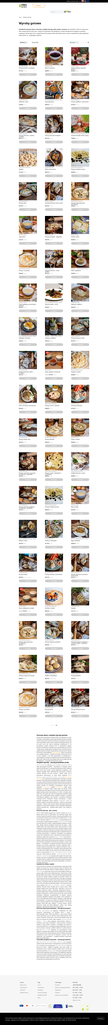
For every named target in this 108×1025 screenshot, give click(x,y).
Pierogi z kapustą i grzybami (52, 642)
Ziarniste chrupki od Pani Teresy (80, 135)
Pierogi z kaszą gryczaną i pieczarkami (78, 203)
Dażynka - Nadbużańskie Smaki (79, 268)
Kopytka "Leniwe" (76, 371)
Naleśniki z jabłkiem (76, 304)
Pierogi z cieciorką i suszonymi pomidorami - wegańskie (27, 473)
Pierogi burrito (49, 709)
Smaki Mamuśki (23, 66)
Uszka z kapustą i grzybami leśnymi (78, 68)
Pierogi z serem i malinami (52, 405)
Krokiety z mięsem (50, 608)
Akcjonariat (41, 987)
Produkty (38, 5)
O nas (39, 985)
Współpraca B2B (42, 995)
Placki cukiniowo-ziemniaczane (27, 405)
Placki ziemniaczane (50, 169)
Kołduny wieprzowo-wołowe (26, 675)
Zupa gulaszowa (49, 101)
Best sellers (72, 42)
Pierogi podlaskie (76, 675)
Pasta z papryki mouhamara (52, 371)
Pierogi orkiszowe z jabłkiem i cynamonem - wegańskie (27, 507)
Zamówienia (23, 987)
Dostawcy (40, 990)
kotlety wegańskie (56, 752)
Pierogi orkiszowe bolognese (53, 135)
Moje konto (23, 985)
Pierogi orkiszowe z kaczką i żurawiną (26, 136)
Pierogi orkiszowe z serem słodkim (52, 271)
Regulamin (58, 990)
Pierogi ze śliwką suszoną (78, 169)
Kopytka (21, 169)
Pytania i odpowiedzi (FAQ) (62, 987)
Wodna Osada (48, 66)
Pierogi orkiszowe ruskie (78, 338)
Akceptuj (100, 1018)
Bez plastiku (35, 42)
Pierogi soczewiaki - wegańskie (53, 236)
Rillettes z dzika (23, 540)
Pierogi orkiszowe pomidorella (53, 574)
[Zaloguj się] (69, 12)
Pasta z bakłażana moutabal (26, 608)
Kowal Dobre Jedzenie (24, 167)
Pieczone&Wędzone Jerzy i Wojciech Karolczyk (54, 100)
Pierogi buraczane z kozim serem (54, 203)
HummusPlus (48, 370)
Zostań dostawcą (42, 992)
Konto (22, 982)
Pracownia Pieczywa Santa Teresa (80, 133)
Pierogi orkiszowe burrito (78, 709)
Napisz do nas (76, 1000)
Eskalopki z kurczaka (24, 338)
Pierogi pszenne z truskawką (26, 68)
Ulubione (22, 990)
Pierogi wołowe (23, 574)
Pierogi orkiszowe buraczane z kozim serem (79, 575)
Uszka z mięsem (75, 439)
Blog (39, 997)
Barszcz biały (74, 506)
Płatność (57, 992)
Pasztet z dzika (75, 236)
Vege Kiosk (46, 787)
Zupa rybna (22, 236)
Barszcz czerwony (50, 68)
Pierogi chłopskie (49, 439)
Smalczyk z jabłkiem (50, 338)
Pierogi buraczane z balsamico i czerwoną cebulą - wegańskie (79, 642)
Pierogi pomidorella (76, 405)
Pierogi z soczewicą (24, 270)
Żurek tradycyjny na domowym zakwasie (27, 305)
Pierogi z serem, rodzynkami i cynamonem (53, 473)
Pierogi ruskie (22, 203)
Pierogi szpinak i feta (24, 439)
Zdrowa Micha (59, 787)
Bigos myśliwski (75, 540)
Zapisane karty (24, 992)
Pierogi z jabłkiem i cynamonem (80, 101)
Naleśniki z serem (23, 101)
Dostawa (57, 985)
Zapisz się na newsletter (61, 995)
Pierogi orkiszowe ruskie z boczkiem (26, 372)
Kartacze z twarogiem (51, 540)
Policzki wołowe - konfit (51, 304)
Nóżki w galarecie (76, 270)
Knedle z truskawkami (51, 675)
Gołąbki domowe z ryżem (78, 473)
